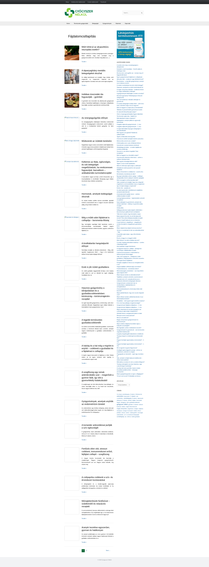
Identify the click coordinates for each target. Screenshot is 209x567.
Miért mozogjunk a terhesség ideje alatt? (127, 180)
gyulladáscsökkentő (134, 402)
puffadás (119, 412)
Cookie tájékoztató (93, 2)
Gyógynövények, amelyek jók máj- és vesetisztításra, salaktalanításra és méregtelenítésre (127, 284)
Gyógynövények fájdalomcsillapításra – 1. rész (129, 307)
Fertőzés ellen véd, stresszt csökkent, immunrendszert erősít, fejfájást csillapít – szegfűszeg (97, 451)
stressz (123, 412)
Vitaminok (118, 23)
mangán (136, 408)
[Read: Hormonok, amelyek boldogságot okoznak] (75, 199)
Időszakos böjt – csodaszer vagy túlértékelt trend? (130, 79)
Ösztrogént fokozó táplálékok (124, 260)
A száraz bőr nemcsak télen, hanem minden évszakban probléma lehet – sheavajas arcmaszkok (128, 369)
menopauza (119, 410)
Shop (67, 2)
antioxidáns (120, 396)
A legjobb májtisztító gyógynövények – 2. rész (129, 124)
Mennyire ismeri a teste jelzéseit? (126, 315)
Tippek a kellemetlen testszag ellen (126, 136)
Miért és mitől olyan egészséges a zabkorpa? (129, 165)
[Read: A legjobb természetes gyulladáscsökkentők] (75, 325)
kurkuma (119, 406)
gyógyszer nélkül (122, 404)
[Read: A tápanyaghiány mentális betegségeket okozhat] (75, 76)
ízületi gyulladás (135, 416)
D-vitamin (134, 398)
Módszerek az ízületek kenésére (97, 141)
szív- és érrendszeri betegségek (131, 414)
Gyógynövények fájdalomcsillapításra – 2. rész (129, 305)
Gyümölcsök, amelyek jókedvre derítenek (128, 145)
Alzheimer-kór (138, 394)
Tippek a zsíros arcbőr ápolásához (126, 163)
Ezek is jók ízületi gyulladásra (95, 267)
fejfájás (134, 400)
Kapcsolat (127, 23)
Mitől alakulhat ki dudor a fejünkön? (126, 118)
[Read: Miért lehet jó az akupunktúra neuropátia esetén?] (75, 52)
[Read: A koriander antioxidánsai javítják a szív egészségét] (75, 431)
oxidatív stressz (137, 410)
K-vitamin (136, 404)
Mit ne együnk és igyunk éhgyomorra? (127, 348)
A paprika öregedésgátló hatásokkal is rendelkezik (130, 334)
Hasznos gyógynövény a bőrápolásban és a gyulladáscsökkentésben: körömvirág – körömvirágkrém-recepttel (96, 293)
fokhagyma (123, 402)
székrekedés (120, 414)
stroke (127, 412)
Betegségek (95, 23)
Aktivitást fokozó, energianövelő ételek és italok (129, 313)
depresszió (140, 398)
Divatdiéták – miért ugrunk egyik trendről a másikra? (131, 301)
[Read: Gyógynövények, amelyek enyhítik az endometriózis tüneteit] (75, 407)
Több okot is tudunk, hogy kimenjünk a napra (129, 214)
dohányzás (119, 400)
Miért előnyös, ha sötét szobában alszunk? (128, 240)
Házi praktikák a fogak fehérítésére (126, 246)
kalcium (141, 404)
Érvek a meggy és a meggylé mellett (126, 238)
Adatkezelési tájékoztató (78, 2)
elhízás (130, 400)
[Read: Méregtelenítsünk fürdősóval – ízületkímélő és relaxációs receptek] (75, 507)
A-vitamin (132, 394)
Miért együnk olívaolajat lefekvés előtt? (127, 161)
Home (68, 23)
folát (128, 402)
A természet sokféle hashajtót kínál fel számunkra (130, 138)
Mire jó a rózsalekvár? (123, 317)
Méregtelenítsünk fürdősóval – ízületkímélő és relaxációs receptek (96, 504)
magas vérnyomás (122, 408)
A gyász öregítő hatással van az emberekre (128, 220)
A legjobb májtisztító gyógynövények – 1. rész (129, 126)
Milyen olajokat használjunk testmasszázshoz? (129, 228)
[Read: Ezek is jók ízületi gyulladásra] (75, 273)
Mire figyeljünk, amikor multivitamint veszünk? (129, 327)
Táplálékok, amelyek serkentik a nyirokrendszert (130, 277)
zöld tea (129, 416)
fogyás (118, 402)
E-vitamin (125, 400)
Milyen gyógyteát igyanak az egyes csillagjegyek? (130, 374)
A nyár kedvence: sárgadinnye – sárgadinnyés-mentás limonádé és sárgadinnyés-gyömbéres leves (129, 224)
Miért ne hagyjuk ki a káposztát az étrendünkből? (130, 107)
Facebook (103, 2)
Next (108, 550)
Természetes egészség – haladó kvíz (127, 116)
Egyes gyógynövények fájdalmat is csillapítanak (129, 77)
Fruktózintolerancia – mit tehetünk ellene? (128, 268)
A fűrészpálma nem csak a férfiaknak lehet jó (129, 143)
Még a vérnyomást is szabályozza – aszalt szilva (130, 171)
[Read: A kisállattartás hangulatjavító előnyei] (75, 249)
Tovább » (84, 62)
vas (125, 416)
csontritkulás (120, 398)
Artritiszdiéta (120, 208)
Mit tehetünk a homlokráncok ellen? (126, 174)
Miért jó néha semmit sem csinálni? (126, 141)
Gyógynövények (107, 23)
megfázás (141, 408)
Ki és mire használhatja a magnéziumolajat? (128, 303)
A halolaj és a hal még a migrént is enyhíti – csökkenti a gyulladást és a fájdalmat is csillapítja (97, 348)
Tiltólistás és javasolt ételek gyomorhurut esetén (129, 109)
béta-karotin (127, 396)
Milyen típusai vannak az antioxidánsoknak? (128, 275)
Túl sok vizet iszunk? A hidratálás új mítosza (128, 376)
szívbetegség (120, 416)
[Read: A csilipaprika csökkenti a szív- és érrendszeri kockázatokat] (75, 483)
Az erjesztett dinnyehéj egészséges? (126, 112)
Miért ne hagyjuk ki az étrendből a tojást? (127, 155)
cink (137, 396)
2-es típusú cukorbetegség (123, 394)
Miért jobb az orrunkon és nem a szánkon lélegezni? (131, 362)
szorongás (140, 412)
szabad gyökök (133, 412)
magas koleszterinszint (131, 406)
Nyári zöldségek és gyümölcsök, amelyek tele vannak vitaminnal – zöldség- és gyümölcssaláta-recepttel (130, 203)
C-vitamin (132, 396)
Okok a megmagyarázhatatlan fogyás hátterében (130, 114)
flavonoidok (139, 400)
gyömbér (130, 404)
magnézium (130, 408)
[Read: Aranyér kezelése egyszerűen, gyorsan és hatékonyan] (75, 533)
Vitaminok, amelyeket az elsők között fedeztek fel (130, 87)
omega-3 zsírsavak (128, 410)
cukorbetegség (127, 398)
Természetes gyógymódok (81, 23)
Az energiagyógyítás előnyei (95, 118)
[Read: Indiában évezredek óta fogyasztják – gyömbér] (75, 100)
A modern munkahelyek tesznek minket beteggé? (130, 85)
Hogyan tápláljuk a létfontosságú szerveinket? (129, 266)
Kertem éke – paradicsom (124, 188)
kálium (123, 406)
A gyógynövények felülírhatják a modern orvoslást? (130, 93)
